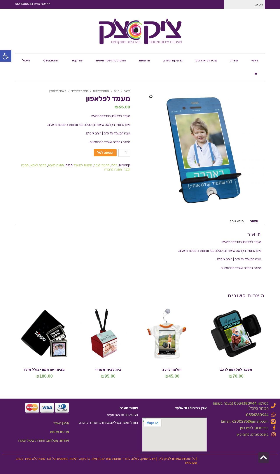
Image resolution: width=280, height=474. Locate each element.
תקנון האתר (61, 423)
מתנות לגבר (102, 165)
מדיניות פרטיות (59, 432)
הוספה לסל (105, 153)
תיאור (254, 221)
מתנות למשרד (83, 165)
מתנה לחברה (113, 169)
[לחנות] (256, 74)
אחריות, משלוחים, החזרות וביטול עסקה (43, 441)
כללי (114, 165)
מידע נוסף (236, 221)
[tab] (254, 221)
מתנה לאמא (38, 165)
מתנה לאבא (56, 165)
